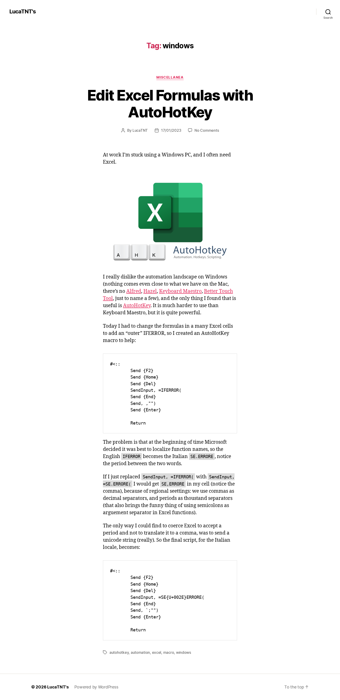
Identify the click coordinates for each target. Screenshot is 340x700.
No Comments (207, 130)
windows (183, 652)
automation (140, 652)
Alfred (133, 291)
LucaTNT (140, 130)
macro (168, 652)
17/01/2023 (171, 130)
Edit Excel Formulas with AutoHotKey (170, 103)
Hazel (150, 291)
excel (156, 652)
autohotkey (119, 652)
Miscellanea (169, 77)
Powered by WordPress (96, 687)
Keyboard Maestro (180, 291)
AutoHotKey (137, 306)
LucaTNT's (22, 11)
